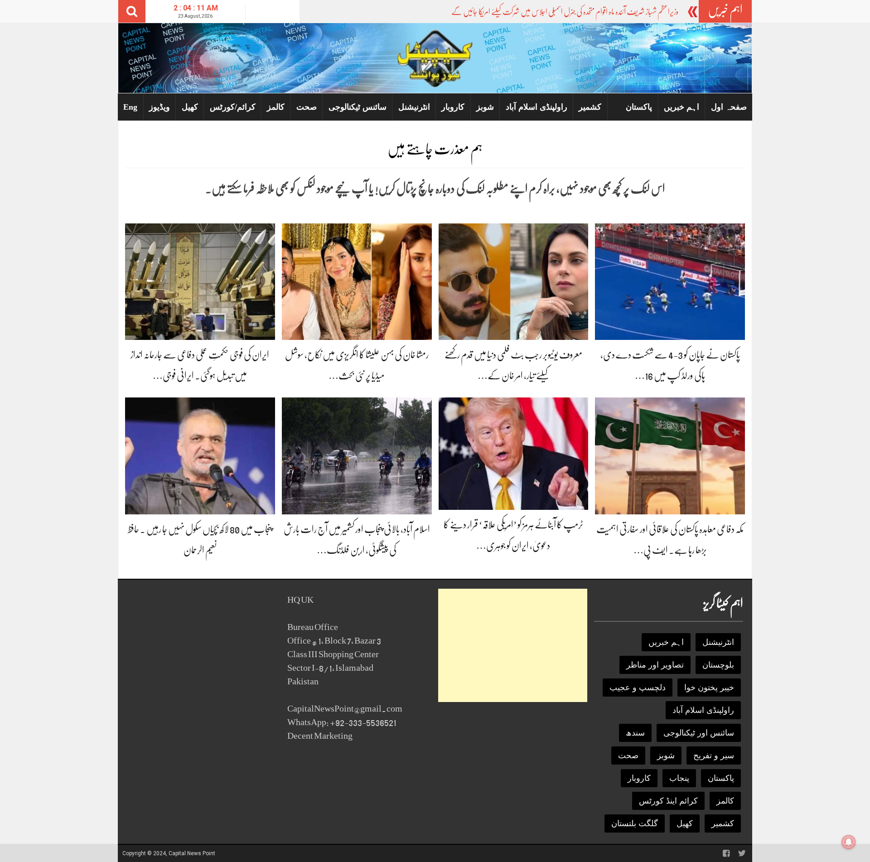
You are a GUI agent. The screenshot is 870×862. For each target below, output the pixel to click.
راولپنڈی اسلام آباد (536, 106)
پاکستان (639, 106)
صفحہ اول (729, 106)
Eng (130, 106)
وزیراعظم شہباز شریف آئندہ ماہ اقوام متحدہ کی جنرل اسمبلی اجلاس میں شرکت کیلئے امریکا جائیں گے (564, 11)
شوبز (485, 106)
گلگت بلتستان (634, 823)
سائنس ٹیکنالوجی (358, 106)
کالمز (276, 106)
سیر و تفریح (713, 755)
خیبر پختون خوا (709, 687)
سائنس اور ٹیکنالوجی (698, 732)
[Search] (132, 11)
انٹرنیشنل (414, 106)
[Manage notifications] (848, 842)
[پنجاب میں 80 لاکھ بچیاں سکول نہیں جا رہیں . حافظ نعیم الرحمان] (200, 455)
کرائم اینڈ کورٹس (668, 800)
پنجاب (679, 778)
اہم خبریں (681, 106)
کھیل (190, 106)
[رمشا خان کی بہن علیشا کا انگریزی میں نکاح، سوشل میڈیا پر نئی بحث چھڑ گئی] (357, 281)
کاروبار (452, 106)
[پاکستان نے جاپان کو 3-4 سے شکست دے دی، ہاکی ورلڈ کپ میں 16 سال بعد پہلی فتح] (670, 281)
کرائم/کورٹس (233, 106)
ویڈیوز (159, 106)
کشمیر (590, 106)
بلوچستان (718, 664)
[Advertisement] (512, 645)
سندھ (635, 732)
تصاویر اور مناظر (655, 664)
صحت (306, 106)
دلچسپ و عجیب (637, 687)
